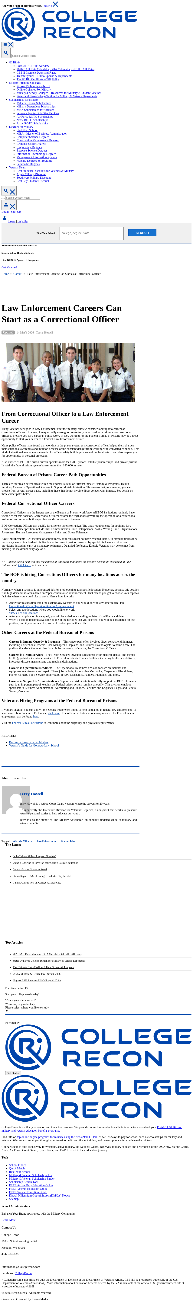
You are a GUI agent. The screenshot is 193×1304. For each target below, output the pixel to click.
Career (17, 273)
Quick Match (17, 1168)
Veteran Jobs (68, 841)
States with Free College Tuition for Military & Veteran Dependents (49, 960)
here (35, 716)
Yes (45, 5)
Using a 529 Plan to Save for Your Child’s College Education (45, 862)
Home (5, 273)
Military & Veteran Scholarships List (30, 1175)
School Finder (17, 1165)
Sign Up (16, 211)
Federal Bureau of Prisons (27, 722)
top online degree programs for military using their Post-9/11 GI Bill (57, 1137)
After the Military (22, 841)
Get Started (13, 1073)
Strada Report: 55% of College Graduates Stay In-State (42, 876)
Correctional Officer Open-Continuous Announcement (41, 606)
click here (54, 713)
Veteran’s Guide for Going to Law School (34, 745)
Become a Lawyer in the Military (28, 742)
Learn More (9, 1220)
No (50, 5)
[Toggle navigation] (8, 45)
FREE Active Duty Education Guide (31, 1185)
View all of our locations (23, 613)
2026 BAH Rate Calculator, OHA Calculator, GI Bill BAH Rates (47, 954)
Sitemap (14, 1198)
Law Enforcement (46, 841)
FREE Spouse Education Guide (28, 1192)
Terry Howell (31, 793)
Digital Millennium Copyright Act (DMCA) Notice (39, 1195)
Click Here (24, 565)
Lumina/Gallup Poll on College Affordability (37, 882)
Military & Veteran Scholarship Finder (31, 1178)
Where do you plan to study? (20, 1004)
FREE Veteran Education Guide (28, 1188)
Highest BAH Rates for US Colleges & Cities (37, 980)
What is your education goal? (20, 1000)
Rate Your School (19, 1171)
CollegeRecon (23, 1273)
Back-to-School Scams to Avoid (30, 869)
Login (5, 211)
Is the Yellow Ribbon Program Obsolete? (34, 856)
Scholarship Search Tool (23, 1182)
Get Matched (9, 267)
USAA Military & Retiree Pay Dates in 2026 (37, 974)
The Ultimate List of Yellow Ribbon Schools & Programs (43, 967)
